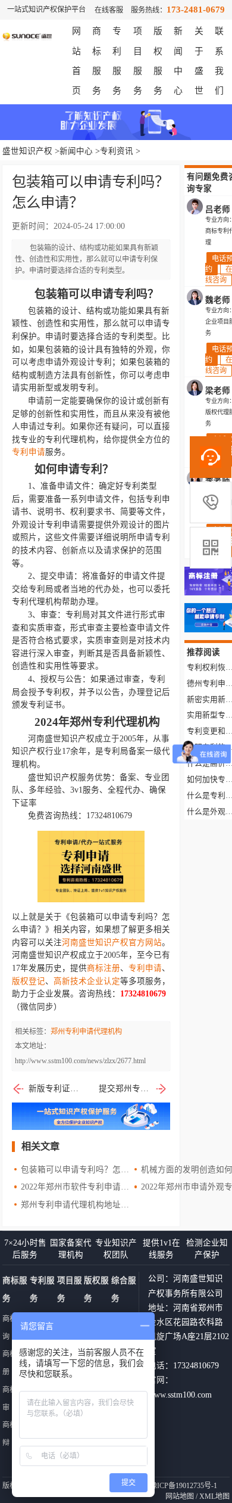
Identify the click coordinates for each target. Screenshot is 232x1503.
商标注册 (103, 968)
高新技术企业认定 (87, 981)
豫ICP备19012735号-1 (183, 1486)
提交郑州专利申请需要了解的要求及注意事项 (133, 1088)
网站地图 (179, 1496)
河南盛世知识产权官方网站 (112, 942)
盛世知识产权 (27, 151)
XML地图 (214, 1496)
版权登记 (28, 981)
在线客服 (109, 10)
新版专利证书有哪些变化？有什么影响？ (54, 1088)
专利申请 (28, 452)
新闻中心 (76, 151)
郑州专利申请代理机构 (86, 1031)
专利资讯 (116, 151)
